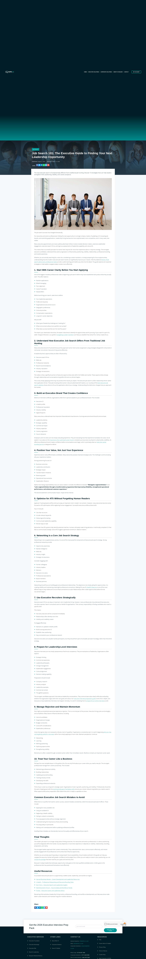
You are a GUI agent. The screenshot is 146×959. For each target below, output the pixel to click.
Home (85, 71)
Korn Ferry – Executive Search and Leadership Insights (51, 885)
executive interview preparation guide (85, 698)
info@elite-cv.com (84, 941)
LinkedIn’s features (91, 587)
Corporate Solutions (106, 71)
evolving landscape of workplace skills (64, 789)
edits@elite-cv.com (78, 943)
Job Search (35, 149)
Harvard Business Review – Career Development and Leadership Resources (58, 879)
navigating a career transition (65, 335)
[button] (37, 165)
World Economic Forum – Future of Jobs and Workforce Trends (54, 888)
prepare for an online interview (95, 701)
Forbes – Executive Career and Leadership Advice (50, 890)
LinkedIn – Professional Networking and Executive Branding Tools (55, 882)
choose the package (40, 859)
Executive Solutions (93, 71)
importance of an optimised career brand (62, 440)
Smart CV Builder (118, 71)
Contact (126, 71)
